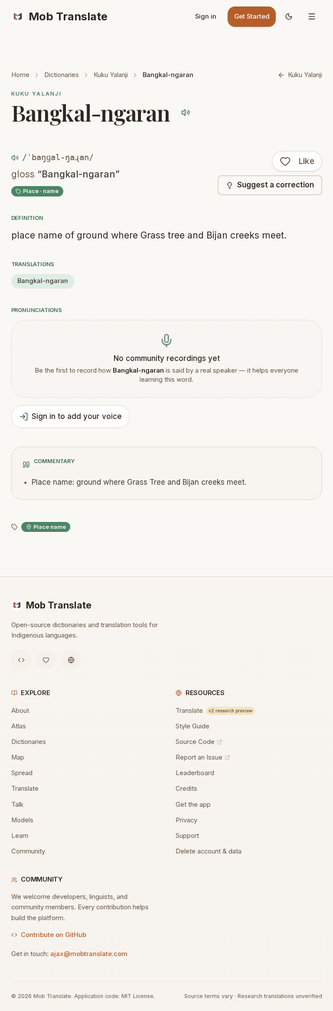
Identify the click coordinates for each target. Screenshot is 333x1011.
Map (17, 757)
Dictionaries (61, 75)
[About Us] (71, 660)
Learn (19, 836)
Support (187, 836)
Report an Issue (199, 757)
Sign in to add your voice (77, 416)
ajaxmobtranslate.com (88, 954)
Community (28, 851)
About (20, 711)
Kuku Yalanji (111, 75)
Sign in (205, 16)
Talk (17, 804)
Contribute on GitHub (53, 935)
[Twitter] (46, 660)
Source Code (195, 742)
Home (20, 75)
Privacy (186, 820)
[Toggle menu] (312, 16)
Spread (22, 773)
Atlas (18, 726)
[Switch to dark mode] (289, 16)
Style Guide (192, 726)
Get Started (252, 16)
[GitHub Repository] (21, 660)
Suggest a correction (275, 184)
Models (22, 820)
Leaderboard (195, 773)
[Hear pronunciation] (185, 113)
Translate (25, 788)
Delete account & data (209, 851)
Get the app (193, 804)
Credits (186, 788)
